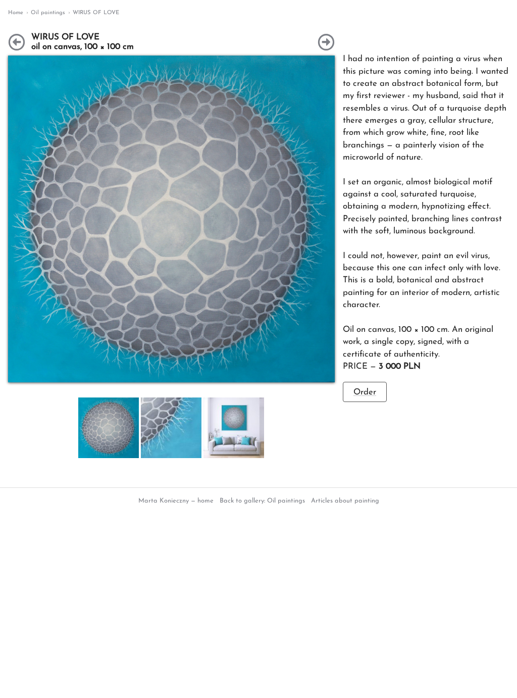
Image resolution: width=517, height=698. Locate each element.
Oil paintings (48, 13)
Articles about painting (345, 500)
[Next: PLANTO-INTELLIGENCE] (326, 42)
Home (15, 13)
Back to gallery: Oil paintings (262, 500)
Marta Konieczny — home (176, 500)
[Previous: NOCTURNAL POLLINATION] (16, 42)
